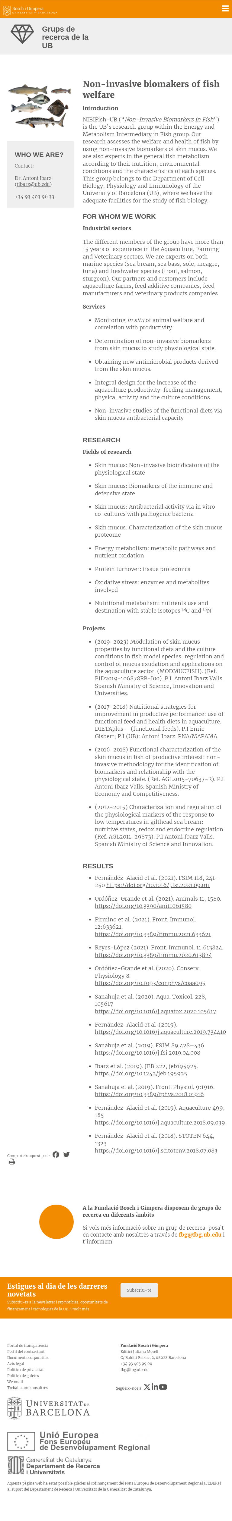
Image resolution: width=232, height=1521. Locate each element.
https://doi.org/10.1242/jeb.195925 (141, 1073)
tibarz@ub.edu (33, 184)
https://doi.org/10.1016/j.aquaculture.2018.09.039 (160, 1122)
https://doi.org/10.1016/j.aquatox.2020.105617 (155, 1011)
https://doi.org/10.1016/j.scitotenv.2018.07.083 (156, 1150)
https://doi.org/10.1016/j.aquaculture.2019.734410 (160, 1031)
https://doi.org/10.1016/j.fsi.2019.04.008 (147, 1052)
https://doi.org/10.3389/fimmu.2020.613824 (153, 955)
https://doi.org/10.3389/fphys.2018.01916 (149, 1094)
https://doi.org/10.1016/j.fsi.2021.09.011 (158, 885)
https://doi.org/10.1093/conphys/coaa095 (150, 983)
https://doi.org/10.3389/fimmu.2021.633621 (153, 934)
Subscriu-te (139, 1290)
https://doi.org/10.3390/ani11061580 (143, 905)
